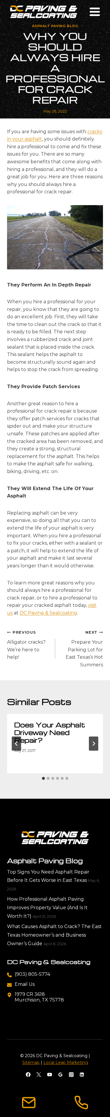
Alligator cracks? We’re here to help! (26, 645)
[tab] (43, 778)
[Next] (93, 744)
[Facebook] (28, 1074)
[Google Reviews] (60, 1074)
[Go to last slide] (16, 744)
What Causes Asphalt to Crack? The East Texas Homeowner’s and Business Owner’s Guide (54, 935)
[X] (38, 1074)
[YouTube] (49, 1074)
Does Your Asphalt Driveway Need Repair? (49, 732)
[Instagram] (71, 1074)
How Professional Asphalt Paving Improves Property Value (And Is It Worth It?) (47, 907)
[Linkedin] (82, 1074)
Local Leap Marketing (65, 1062)
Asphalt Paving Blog (55, 26)
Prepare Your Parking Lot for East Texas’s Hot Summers (84, 648)
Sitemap (31, 1062)
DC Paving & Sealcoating (48, 613)
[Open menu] (94, 11)
